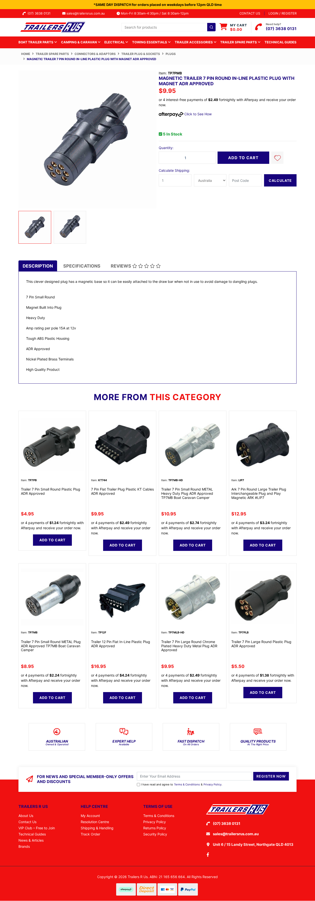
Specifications (81, 266)
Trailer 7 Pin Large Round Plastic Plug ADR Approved (261, 644)
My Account (90, 816)
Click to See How (197, 114)
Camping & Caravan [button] (79, 42)
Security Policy (155, 834)
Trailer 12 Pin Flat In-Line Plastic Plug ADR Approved (120, 644)
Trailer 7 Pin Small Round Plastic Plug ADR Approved (50, 491)
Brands (24, 846)
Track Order (90, 834)
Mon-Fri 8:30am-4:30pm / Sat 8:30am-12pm (154, 13)
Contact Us (27, 822)
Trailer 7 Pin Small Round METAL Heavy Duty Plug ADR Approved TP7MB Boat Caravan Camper (187, 493)
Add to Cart (243, 157)
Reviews (121, 266)
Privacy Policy (212, 784)
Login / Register (282, 13)
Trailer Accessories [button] (194, 42)
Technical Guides (281, 42)
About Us (25, 816)
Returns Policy (154, 828)
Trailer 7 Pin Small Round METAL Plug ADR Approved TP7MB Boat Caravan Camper (51, 646)
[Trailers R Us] (52, 27)
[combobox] (168, 27)
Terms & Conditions (187, 784)
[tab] (37, 266)
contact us (249, 13)
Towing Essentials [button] (150, 42)
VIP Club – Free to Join (36, 828)
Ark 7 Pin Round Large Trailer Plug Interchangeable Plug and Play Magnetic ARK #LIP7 (258, 493)
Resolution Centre (95, 822)
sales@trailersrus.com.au (87, 13)
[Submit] (211, 27)
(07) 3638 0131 (40, 13)
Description (38, 266)
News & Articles (31, 840)
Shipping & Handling (97, 828)
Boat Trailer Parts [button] (36, 42)
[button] (277, 158)
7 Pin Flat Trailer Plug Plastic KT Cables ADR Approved (122, 491)
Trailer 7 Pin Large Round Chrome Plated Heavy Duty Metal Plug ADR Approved (189, 646)
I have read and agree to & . (181, 784)
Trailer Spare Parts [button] (239, 42)
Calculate (280, 180)
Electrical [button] (114, 42)
